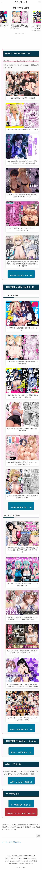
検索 (38, 836)
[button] (15, 33)
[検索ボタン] (39, 2)
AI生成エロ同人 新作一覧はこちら (21, 729)
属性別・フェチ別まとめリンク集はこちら (21, 813)
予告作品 (21, 863)
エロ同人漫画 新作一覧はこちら (21, 507)
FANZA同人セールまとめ (30, 858)
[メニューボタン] (2, 2)
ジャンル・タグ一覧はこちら (11, 842)
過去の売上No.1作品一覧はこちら (21, 275)
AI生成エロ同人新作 (29, 856)
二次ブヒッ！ (21, 2)
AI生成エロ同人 (13, 863)
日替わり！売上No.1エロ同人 (13, 858)
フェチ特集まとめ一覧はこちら (21, 805)
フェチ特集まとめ (10, 861)
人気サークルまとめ (22, 861)
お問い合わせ (29, 863)
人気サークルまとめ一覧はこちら (21, 782)
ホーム (9, 856)
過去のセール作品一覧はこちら (21, 752)
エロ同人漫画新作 (17, 856)
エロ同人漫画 (33, 861)
